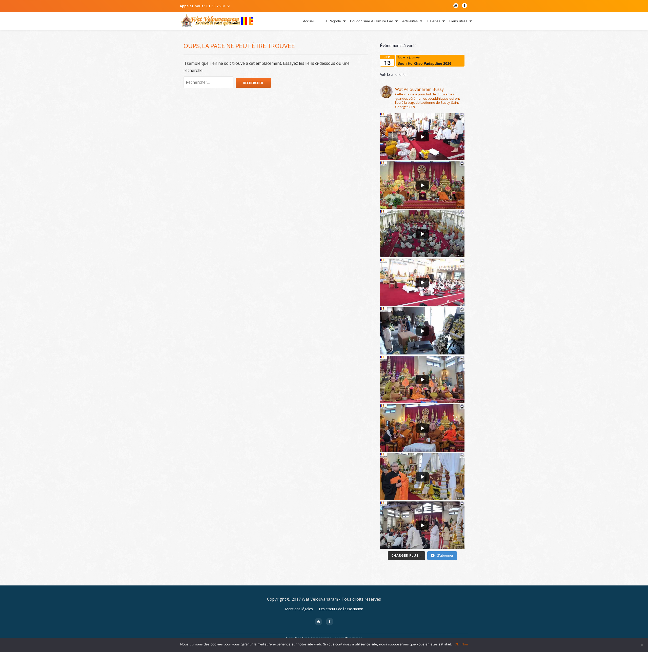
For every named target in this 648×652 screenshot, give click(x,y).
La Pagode (332, 21)
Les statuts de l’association (341, 608)
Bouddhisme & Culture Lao (371, 21)
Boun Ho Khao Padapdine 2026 (424, 63)
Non (464, 644)
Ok (457, 644)
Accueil (308, 21)
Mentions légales (299, 608)
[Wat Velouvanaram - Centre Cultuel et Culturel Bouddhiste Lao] (217, 21)
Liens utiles (458, 21)
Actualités (410, 21)
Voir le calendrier (393, 74)
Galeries (433, 21)
